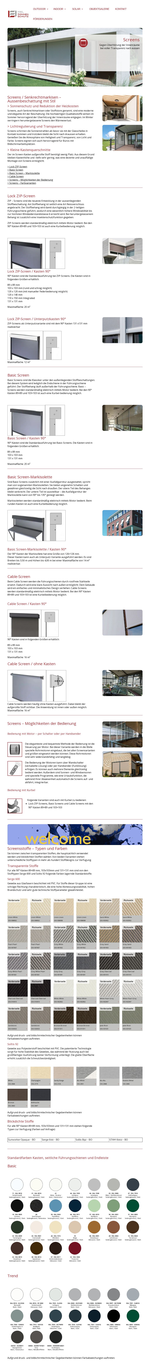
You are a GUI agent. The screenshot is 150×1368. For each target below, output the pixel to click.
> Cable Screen (15, 176)
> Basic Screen (15, 169)
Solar (76, 9)
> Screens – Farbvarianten (21, 183)
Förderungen (42, 19)
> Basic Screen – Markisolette (23, 173)
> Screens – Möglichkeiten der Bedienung (30, 179)
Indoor (58, 9)
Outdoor (39, 9)
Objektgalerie (99, 9)
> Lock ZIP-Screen (17, 166)
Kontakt (120, 9)
